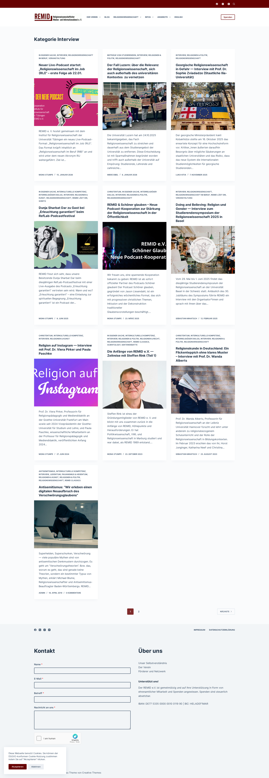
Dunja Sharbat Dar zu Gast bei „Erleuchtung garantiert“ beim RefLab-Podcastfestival (61, 212)
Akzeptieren (18, 766)
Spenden (228, 17)
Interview (62, 55)
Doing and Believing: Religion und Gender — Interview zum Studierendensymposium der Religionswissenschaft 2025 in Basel (201, 213)
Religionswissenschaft (128, 58)
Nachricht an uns (44, 707)
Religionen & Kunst (60, 339)
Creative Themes (91, 772)
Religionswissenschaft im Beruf (193, 195)
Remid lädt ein (79, 198)
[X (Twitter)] (40, 630)
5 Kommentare (73, 593)
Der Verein (92, 17)
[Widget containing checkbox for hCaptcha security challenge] (57, 738)
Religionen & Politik (197, 55)
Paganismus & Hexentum (74, 474)
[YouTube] (229, 4)
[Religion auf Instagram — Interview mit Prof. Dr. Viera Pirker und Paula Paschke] (66, 383)
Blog (107, 17)
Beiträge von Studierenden (121, 55)
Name (38, 664)
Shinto (42, 201)
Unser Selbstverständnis (152, 663)
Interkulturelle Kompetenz (71, 192)
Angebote (162, 17)
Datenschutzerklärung (222, 630)
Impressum (199, 630)
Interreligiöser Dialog (51, 195)
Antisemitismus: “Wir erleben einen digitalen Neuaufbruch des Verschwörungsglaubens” (65, 491)
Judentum (55, 474)
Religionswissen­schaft (125, 17)
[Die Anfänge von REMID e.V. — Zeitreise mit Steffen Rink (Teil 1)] (134, 385)
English (179, 17)
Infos (148, 17)
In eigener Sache (47, 55)
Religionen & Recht (150, 339)
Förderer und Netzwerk (152, 671)
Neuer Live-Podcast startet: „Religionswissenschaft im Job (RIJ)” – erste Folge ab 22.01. (62, 69)
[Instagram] (223, 4)
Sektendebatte (129, 345)
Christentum (114, 192)
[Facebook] (217, 4)
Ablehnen (36, 766)
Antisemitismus (47, 471)
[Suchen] (234, 4)
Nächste (224, 611)
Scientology (113, 345)
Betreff (39, 693)
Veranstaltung (57, 58)
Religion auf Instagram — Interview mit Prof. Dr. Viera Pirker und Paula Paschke (65, 349)
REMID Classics (141, 342)
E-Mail (38, 678)
